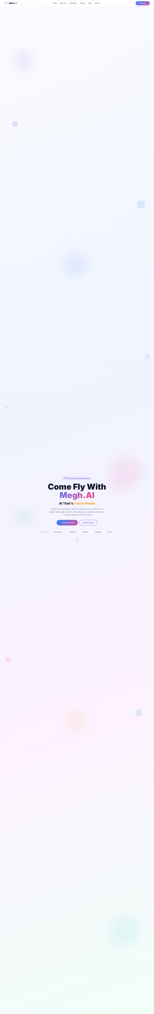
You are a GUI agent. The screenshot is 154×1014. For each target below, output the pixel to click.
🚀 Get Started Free (67, 523)
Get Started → (142, 3)
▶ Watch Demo (88, 523)
